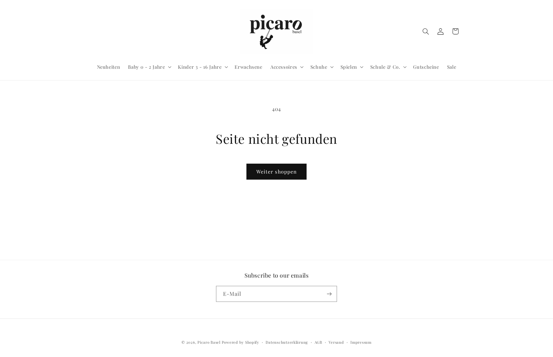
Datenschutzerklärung (287, 342)
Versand (336, 342)
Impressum (361, 342)
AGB (318, 342)
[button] (149, 67)
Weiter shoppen (276, 171)
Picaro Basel (208, 342)
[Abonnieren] (329, 293)
